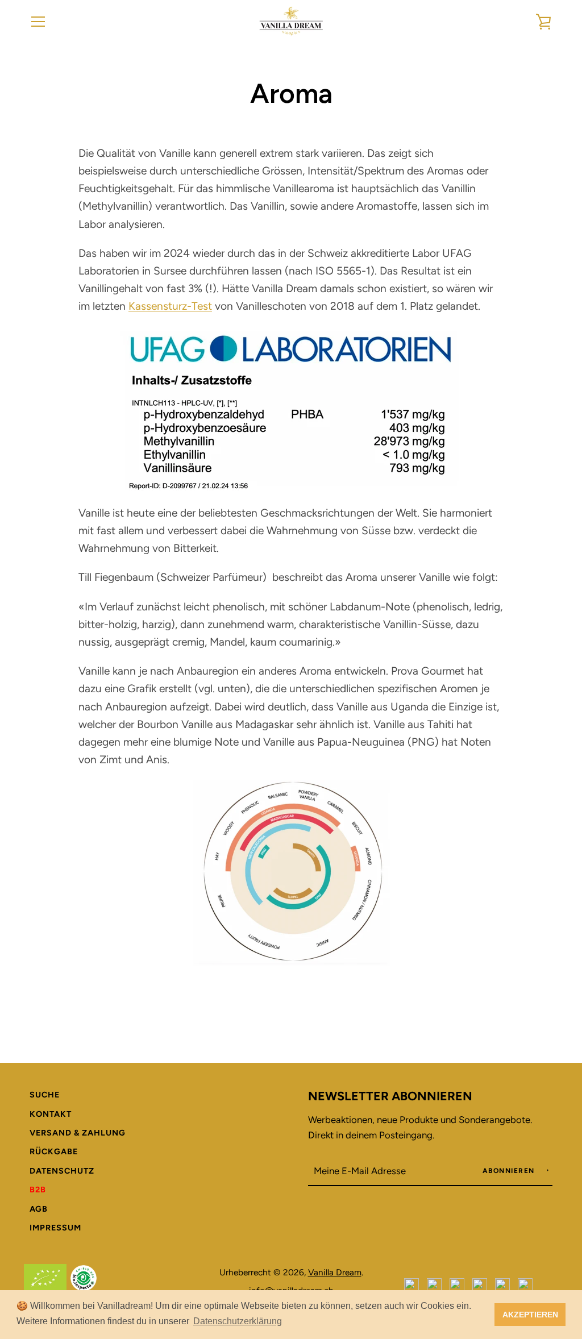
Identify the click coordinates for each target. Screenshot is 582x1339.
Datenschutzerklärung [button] (237, 1321)
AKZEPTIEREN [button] (530, 1314)
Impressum (55, 1227)
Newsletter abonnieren (390, 1095)
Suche (45, 1095)
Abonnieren (510, 1171)
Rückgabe (54, 1151)
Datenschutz (62, 1171)
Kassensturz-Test (170, 306)
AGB (39, 1209)
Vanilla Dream (334, 1272)
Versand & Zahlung (78, 1133)
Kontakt (51, 1114)
